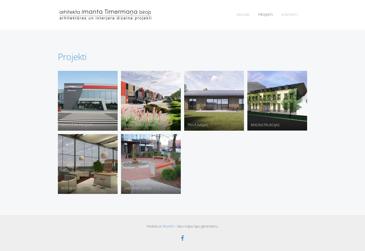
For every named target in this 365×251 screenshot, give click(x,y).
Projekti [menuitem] (265, 14)
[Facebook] (182, 238)
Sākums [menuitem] (243, 14)
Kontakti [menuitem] (290, 14)
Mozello (168, 226)
